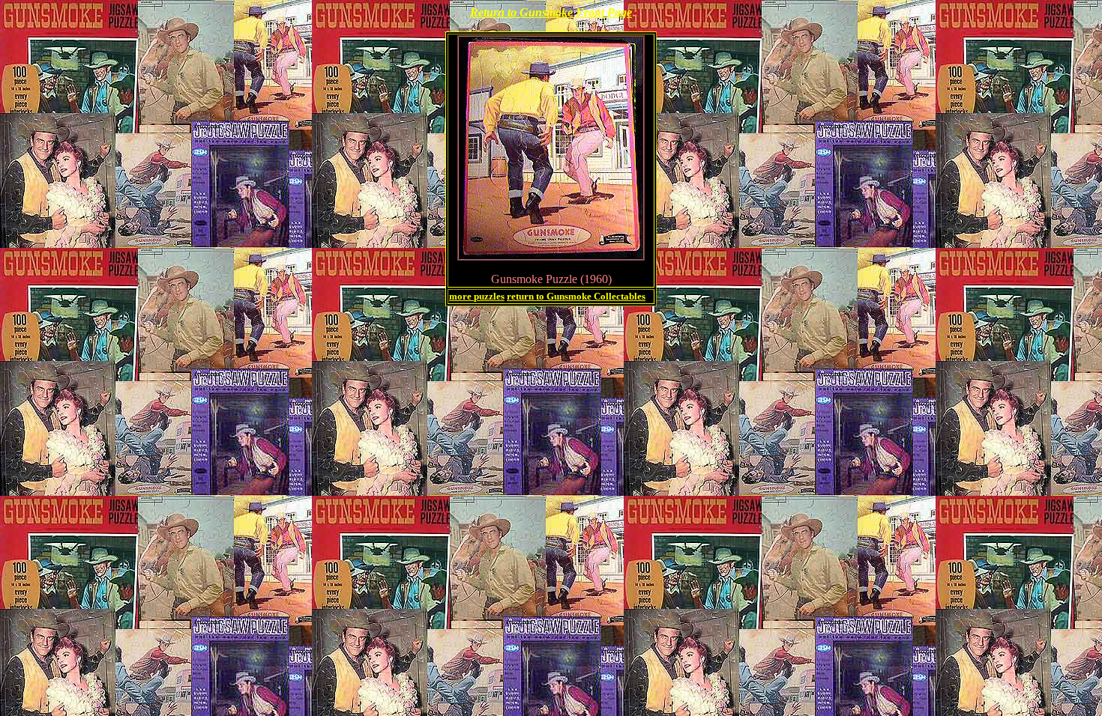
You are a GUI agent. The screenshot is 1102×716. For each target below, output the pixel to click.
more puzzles (477, 296)
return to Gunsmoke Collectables (576, 296)
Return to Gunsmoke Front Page (551, 12)
